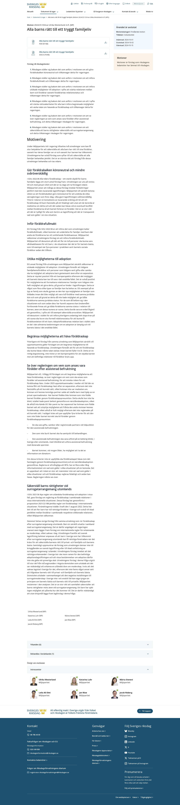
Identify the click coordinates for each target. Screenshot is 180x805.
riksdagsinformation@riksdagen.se (44, 753)
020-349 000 (35, 749)
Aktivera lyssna (138, 4)
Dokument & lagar (39, 17)
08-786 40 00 (35, 735)
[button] (50, 11)
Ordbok (127, 4)
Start (28, 17)
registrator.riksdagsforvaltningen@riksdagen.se (49, 772)
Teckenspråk (88, 4)
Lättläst (76, 4)
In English (100, 4)
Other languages (114, 4)
